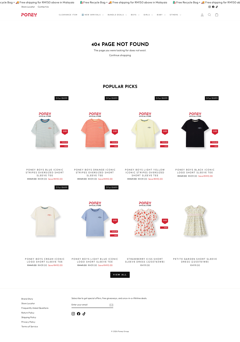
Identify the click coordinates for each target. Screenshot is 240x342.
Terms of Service (29, 326)
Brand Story (27, 298)
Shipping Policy (28, 317)
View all (120, 274)
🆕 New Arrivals (92, 15)
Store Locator (28, 6)
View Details (45, 163)
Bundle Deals (116, 15)
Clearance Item (68, 15)
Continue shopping (120, 55)
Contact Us (43, 6)
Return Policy (27, 312)
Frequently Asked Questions (34, 308)
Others (174, 15)
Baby (160, 15)
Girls (147, 15)
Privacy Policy (28, 322)
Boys (134, 15)
